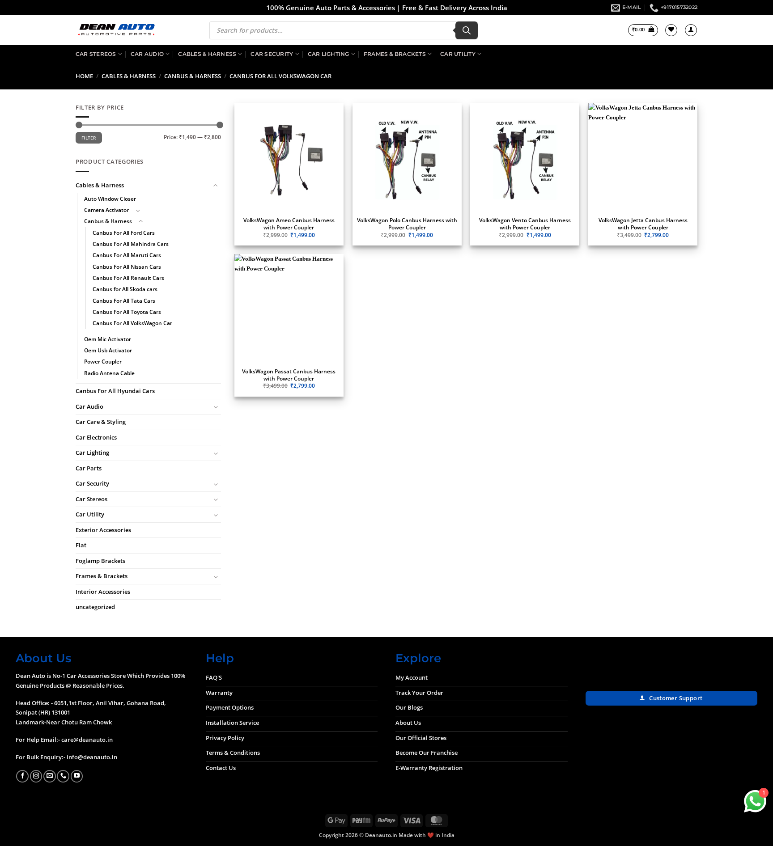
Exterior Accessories (103, 530)
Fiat (81, 545)
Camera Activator (106, 210)
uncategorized (95, 607)
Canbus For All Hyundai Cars (115, 391)
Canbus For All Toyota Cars (127, 312)
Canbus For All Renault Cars (128, 278)
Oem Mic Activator (107, 339)
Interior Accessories (103, 592)
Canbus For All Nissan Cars (127, 267)
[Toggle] (215, 185)
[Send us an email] (49, 776)
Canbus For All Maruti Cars (127, 255)
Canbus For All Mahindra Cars (131, 244)
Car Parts (89, 468)
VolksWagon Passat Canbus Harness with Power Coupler (289, 375)
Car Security (272, 54)
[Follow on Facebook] (22, 776)
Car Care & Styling (101, 422)
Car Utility (458, 54)
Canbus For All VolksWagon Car (132, 323)
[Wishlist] (671, 30)
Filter (88, 138)
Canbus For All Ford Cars (124, 233)
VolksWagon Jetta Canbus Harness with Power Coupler (643, 224)
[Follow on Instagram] (36, 776)
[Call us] (63, 776)
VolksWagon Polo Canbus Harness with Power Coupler (407, 224)
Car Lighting (328, 54)
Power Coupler (103, 362)
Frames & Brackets (395, 54)
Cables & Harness (207, 54)
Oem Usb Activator (108, 350)
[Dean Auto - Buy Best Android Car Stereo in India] (116, 30)
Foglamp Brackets (100, 561)
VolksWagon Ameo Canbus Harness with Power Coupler (289, 224)
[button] (643, 30)
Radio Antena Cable (109, 373)
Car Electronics (96, 437)
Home (84, 76)
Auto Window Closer (110, 199)
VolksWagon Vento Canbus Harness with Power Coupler (525, 224)
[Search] (466, 30)
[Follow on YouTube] (77, 776)
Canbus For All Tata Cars (124, 301)
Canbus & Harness (192, 76)
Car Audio (147, 54)
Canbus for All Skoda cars (125, 289)
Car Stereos (96, 54)
